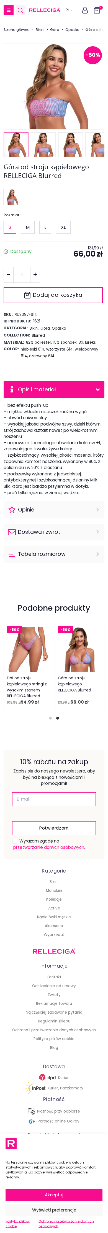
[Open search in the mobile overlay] (20, 10)
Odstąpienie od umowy (54, 986)
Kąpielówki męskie (54, 917)
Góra (54, 29)
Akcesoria (54, 925)
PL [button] (68, 10)
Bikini (40, 29)
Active (54, 908)
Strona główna (17, 29)
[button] (9, 10)
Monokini (54, 890)
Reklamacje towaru (54, 1003)
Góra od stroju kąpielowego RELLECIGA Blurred (74, 684)
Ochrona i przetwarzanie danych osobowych (66, 1224)
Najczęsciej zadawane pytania (54, 1012)
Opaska (72, 29)
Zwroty (54, 994)
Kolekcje (54, 899)
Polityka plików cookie (18, 1224)
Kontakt (54, 977)
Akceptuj (54, 1195)
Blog (54, 1047)
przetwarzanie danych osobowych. (49, 847)
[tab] (50, 718)
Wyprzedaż (54, 934)
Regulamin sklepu (54, 1021)
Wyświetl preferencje (54, 1210)
